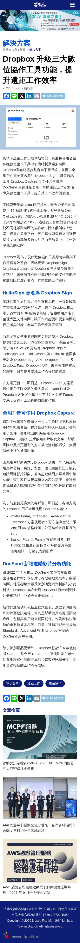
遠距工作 (34, 683)
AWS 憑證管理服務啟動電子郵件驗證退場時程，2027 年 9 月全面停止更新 (37, 890)
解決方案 (35, 49)
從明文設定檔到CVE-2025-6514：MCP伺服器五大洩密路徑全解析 (38, 766)
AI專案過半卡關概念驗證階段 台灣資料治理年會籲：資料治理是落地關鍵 (39, 828)
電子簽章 (12, 683)
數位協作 (55, 683)
